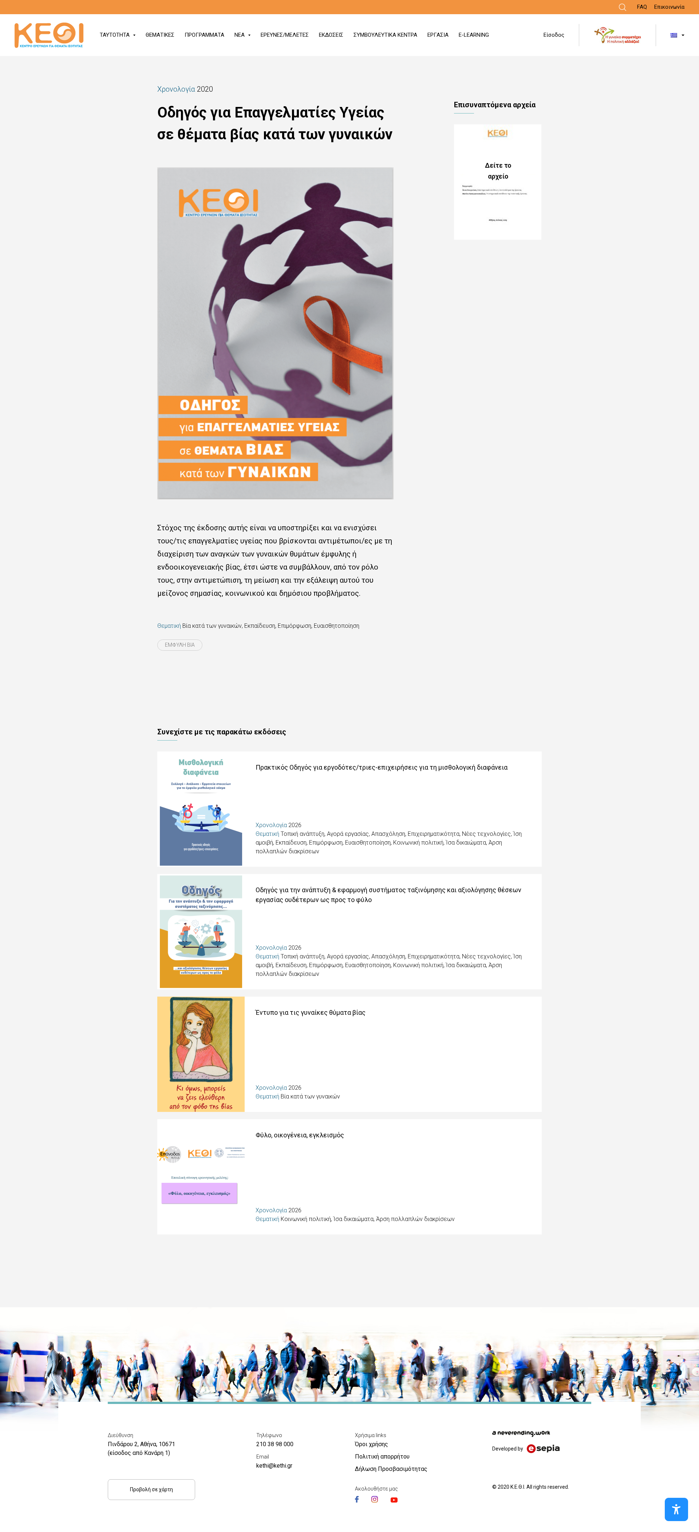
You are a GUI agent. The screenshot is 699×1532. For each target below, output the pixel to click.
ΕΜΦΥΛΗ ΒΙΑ (180, 645)
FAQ (642, 7)
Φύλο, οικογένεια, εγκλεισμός (300, 1135)
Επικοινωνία (669, 7)
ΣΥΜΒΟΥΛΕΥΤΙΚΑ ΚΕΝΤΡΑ (385, 35)
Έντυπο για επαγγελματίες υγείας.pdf (498, 182)
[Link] (622, 7)
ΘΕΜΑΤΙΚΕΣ (160, 35)
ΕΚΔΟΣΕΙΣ (331, 35)
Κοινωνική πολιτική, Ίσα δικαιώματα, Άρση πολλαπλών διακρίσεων (368, 1219)
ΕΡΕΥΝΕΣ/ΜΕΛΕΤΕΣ (285, 35)
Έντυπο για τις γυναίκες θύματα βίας (311, 1012)
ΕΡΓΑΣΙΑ (438, 35)
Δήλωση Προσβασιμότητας (391, 1468)
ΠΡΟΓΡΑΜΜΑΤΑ (204, 35)
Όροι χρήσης (371, 1444)
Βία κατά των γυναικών (212, 625)
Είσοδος (554, 35)
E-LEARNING (474, 35)
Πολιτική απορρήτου (382, 1456)
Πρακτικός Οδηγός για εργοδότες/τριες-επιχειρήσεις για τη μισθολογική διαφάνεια (382, 767)
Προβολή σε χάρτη (151, 1489)
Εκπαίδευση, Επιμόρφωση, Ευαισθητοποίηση (301, 625)
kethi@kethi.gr (274, 1465)
